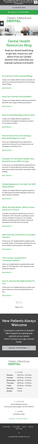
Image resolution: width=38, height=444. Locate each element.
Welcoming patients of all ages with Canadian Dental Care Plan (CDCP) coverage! (19, 2)
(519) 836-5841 (20, 7)
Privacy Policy (7, 426)
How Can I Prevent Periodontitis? (17, 96)
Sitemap (30, 426)
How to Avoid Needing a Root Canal (18, 115)
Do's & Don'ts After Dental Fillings (17, 76)
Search (24, 426)
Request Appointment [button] (20, 12)
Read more (6, 88)
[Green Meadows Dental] (19, 19)
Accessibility (16, 426)
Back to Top (19, 428)
